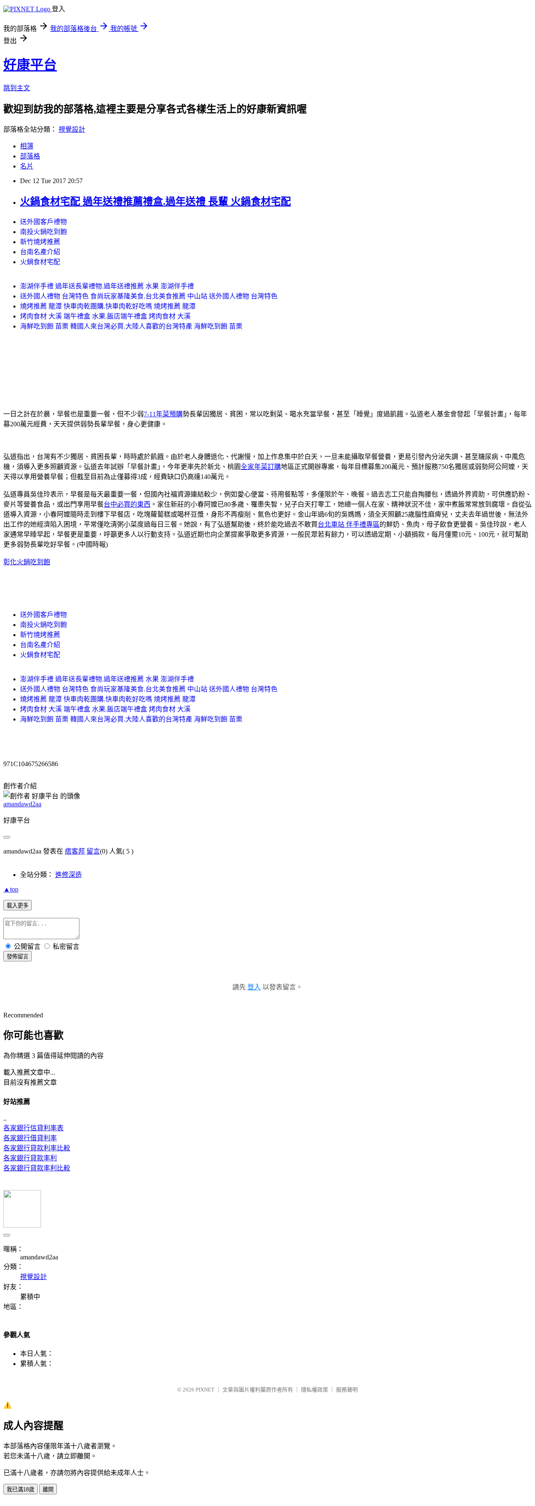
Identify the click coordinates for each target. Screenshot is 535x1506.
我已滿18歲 (20, 1489)
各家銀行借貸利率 (30, 1138)
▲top (10, 889)
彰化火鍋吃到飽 (26, 562)
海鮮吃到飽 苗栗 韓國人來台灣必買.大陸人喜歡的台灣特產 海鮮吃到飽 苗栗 (131, 326)
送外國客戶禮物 (43, 221)
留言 (93, 851)
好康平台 (30, 64)
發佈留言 (17, 956)
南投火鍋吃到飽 (43, 231)
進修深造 (68, 874)
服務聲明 (347, 1389)
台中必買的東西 (127, 504)
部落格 (30, 156)
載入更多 (17, 905)
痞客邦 (75, 851)
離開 (48, 1489)
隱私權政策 (314, 1389)
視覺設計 (72, 129)
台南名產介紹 (40, 251)
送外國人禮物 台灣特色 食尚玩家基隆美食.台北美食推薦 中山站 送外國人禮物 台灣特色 (149, 296)
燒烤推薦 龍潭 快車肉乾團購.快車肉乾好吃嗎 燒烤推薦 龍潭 (108, 306)
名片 (26, 166)
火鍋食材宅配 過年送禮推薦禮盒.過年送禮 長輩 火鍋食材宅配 (155, 201)
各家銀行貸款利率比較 (36, 1148)
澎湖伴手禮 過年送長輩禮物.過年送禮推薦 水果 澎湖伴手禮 (107, 286)
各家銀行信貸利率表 (33, 1127)
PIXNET (205, 1389)
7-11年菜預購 (163, 414)
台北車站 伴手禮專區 (349, 524)
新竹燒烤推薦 (40, 241)
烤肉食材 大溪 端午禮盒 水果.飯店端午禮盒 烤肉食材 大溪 (105, 316)
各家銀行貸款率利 (30, 1158)
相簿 (26, 146)
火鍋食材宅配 (40, 261)
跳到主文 (16, 88)
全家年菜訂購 (261, 466)
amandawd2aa (22, 804)
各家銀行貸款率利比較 (36, 1168)
